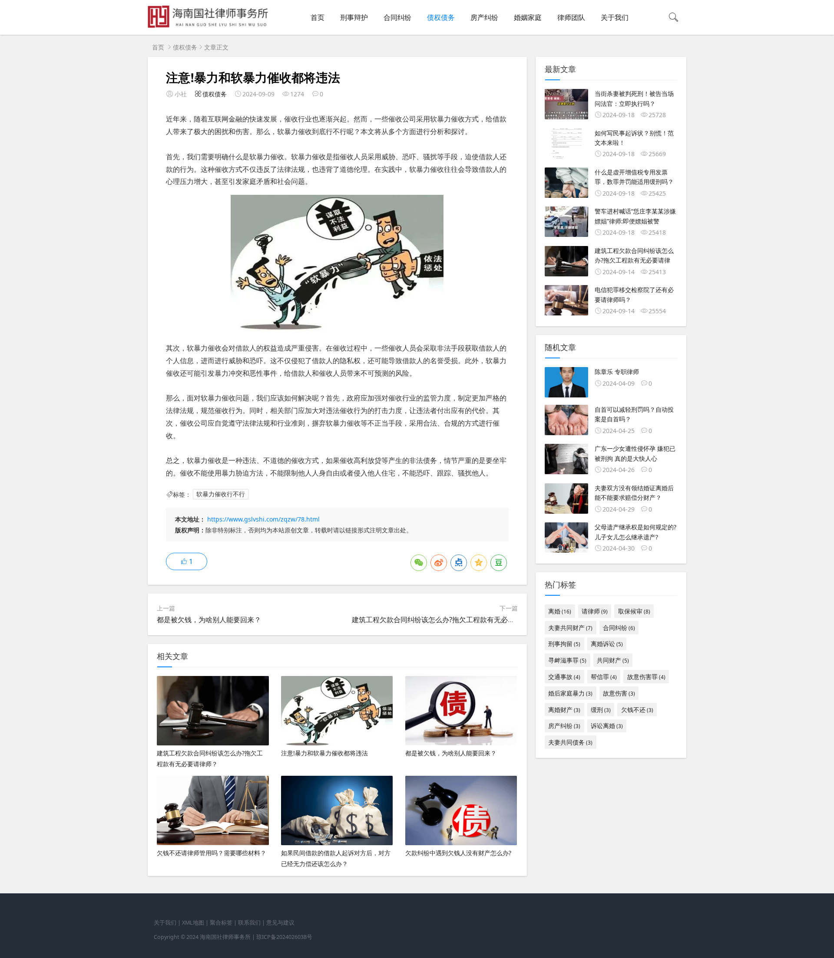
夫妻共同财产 (570, 627)
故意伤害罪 (646, 677)
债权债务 (441, 17)
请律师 (595, 611)
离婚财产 (564, 709)
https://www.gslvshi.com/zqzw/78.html (263, 519)
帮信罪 (604, 677)
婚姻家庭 (528, 17)
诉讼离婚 (607, 726)
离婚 (559, 611)
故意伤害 (619, 693)
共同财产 (613, 660)
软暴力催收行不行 (220, 494)
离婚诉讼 (607, 644)
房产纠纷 (484, 17)
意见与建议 (280, 922)
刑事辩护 (354, 17)
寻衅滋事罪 (567, 660)
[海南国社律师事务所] (209, 26)
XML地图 (193, 922)
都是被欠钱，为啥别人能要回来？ (209, 619)
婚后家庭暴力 (570, 693)
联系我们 (249, 922)
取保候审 (634, 611)
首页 (317, 17)
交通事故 (564, 677)
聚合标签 (221, 922)
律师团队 (571, 17)
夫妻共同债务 (570, 742)
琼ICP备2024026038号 (284, 937)
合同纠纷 (397, 17)
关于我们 (615, 17)
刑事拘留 (564, 644)
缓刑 (601, 709)
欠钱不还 (637, 709)
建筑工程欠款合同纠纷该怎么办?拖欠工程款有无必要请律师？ (447, 619)
